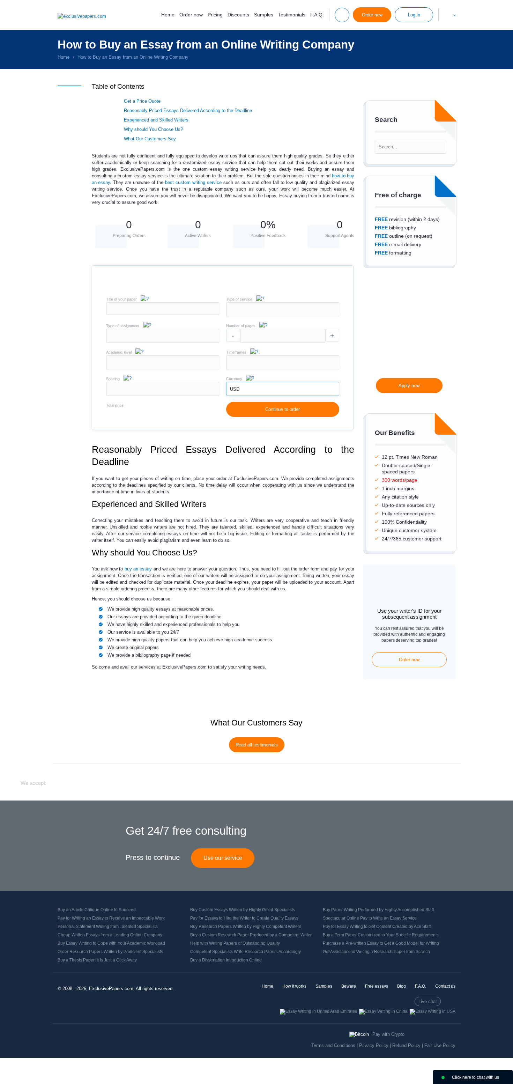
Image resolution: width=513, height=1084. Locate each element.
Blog (401, 986)
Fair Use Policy (439, 1045)
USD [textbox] (234, 389)
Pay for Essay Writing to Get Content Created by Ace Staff (377, 926)
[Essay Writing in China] (383, 1011)
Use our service (222, 858)
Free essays (376, 986)
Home (167, 14)
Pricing (215, 14)
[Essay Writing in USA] (432, 1011)
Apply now (409, 385)
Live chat (427, 1001)
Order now (191, 14)
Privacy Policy (373, 1045)
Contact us (445, 986)
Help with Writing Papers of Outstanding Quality (235, 943)
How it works (294, 986)
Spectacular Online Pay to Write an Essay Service (370, 918)
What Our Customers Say (150, 138)
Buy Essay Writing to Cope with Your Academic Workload (111, 943)
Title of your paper (121, 299)
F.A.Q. (317, 14)
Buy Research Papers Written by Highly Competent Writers (245, 926)
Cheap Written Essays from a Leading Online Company (110, 934)
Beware (348, 986)
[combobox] (282, 314)
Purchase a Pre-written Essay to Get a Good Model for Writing (381, 943)
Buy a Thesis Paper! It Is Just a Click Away (97, 960)
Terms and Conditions (333, 1045)
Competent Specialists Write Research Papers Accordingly (245, 951)
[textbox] (282, 309)
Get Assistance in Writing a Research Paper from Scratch (376, 951)
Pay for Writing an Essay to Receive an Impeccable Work (111, 918)
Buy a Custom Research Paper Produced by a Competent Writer (251, 934)
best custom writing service (193, 182)
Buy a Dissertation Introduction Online (226, 960)
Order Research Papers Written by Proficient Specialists (110, 951)
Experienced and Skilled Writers (156, 120)
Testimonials (291, 14)
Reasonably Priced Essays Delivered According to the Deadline (188, 110)
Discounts (238, 14)
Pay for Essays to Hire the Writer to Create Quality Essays (244, 918)
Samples (263, 14)
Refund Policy (406, 1045)
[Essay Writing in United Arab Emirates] (318, 1011)
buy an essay (138, 569)
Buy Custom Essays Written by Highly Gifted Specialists (242, 909)
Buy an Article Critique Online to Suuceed (97, 909)
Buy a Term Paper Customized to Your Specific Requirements (381, 934)
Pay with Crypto (388, 1034)
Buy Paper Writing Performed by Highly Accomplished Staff (378, 909)
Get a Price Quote (142, 101)
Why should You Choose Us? (153, 129)
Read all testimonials (257, 744)
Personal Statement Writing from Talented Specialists (108, 926)
